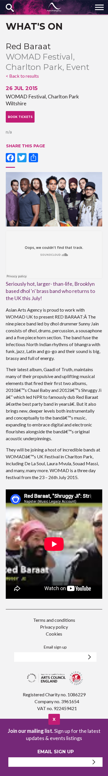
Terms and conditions (54, 620)
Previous (10, 200)
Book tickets (20, 117)
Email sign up (55, 647)
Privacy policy (54, 627)
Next (98, 200)
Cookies (54, 633)
